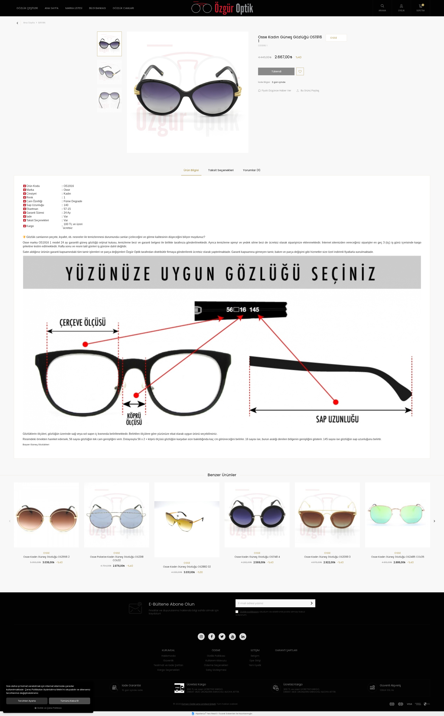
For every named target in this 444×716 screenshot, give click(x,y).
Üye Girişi (255, 660)
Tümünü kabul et (70, 701)
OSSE (46, 553)
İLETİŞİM (255, 650)
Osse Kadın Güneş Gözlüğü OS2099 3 (327, 557)
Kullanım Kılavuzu (216, 660)
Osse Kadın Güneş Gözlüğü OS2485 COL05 (397, 557)
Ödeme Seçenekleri (216, 665)
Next (434, 521)
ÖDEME (216, 650)
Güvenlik (168, 660)
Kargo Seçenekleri (168, 670)
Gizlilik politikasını (249, 612)
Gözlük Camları (123, 8)
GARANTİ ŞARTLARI (286, 650)
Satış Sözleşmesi (216, 670)
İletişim (255, 656)
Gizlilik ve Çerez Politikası (49, 708)
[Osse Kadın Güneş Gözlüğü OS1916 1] (187, 92)
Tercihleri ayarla (27, 701)
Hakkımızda (168, 656)
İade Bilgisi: (264, 82)
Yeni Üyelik (255, 665)
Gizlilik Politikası (216, 656)
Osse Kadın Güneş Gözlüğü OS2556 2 (46, 557)
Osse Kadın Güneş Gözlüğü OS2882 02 (187, 566)
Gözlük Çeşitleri (27, 8)
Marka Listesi (73, 8)
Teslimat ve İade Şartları (168, 665)
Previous (9, 521)
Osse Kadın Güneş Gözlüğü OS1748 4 (257, 557)
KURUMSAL (168, 650)
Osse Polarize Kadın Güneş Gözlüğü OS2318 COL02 (116, 558)
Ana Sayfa (51, 8)
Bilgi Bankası (97, 8)
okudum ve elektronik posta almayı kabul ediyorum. (270, 613)
